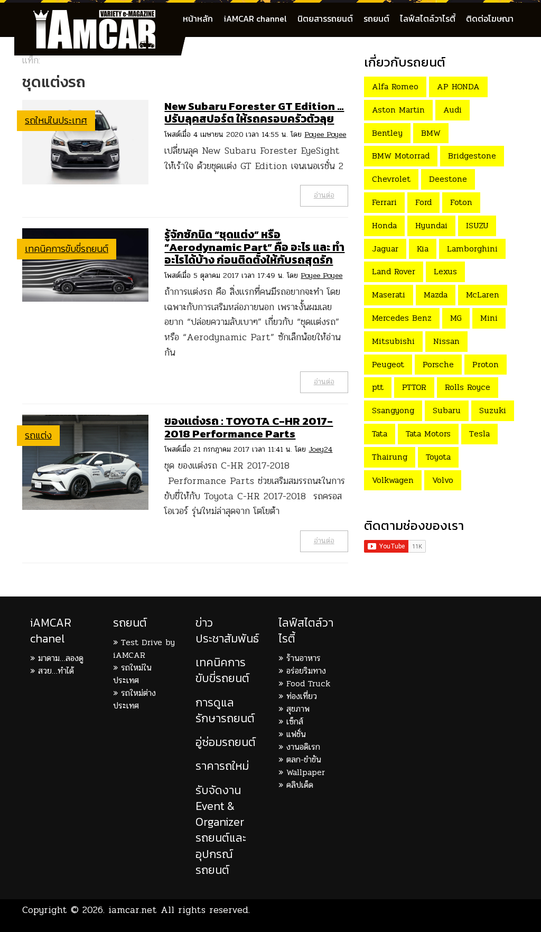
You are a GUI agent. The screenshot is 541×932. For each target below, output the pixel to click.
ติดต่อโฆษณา (490, 18)
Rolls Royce (467, 387)
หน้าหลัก (198, 18)
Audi (452, 109)
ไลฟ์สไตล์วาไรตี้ (427, 18)
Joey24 (320, 449)
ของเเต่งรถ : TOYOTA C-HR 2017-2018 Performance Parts (248, 427)
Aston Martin (398, 109)
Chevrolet (391, 178)
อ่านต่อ (324, 195)
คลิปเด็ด (299, 784)
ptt (378, 387)
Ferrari (384, 202)
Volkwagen (393, 480)
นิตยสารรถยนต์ (325, 18)
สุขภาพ (298, 708)
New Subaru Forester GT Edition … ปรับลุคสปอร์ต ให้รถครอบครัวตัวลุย (254, 112)
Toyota (438, 456)
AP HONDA (458, 86)
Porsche (438, 364)
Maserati (388, 294)
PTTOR (414, 387)
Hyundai (431, 225)
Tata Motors (428, 433)
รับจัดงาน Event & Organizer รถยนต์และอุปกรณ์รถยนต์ (220, 830)
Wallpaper (305, 772)
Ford (423, 202)
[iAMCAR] (104, 16)
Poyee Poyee (325, 134)
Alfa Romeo (395, 86)
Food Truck (308, 683)
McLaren (482, 294)
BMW (431, 132)
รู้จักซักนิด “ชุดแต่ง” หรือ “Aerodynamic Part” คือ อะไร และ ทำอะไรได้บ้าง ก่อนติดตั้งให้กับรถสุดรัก (254, 247)
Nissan (446, 341)
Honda (384, 225)
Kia (422, 248)
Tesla (479, 433)
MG (456, 317)
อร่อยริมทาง (306, 670)
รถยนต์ (376, 18)
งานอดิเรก (303, 746)
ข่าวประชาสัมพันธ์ (227, 630)
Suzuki (492, 410)
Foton (461, 202)
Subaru (447, 410)
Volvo (442, 480)
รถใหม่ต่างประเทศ (134, 699)
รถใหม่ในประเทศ (56, 120)
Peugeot (388, 364)
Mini (489, 317)
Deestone (448, 178)
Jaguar (385, 248)
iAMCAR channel (255, 18)
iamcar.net (132, 909)
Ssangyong (393, 410)
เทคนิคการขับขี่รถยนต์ (66, 248)
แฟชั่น (296, 734)
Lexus (445, 271)
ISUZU (477, 225)
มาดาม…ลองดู (60, 658)
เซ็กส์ (294, 721)
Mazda (435, 294)
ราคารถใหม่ (222, 766)
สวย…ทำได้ (56, 670)
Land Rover (393, 271)
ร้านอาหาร (303, 658)
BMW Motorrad (401, 155)
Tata (379, 433)
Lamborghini (472, 248)
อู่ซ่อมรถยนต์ (225, 742)
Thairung (389, 456)
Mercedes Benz (402, 317)
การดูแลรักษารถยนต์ (225, 710)
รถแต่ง (38, 435)
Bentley (387, 132)
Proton (485, 364)
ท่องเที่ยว (301, 696)
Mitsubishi (393, 341)
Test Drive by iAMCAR (144, 648)
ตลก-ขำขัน (303, 759)
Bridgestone (472, 155)
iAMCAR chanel (50, 630)
